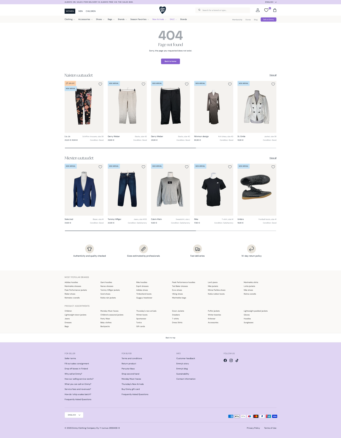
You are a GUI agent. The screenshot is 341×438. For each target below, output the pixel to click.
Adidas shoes (142, 290)
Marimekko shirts (251, 282)
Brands (121, 19)
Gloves (247, 315)
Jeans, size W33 (140, 219)
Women (70, 11)
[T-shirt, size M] (213, 190)
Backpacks (105, 326)
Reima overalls (250, 294)
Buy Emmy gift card (131, 389)
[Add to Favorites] (100, 84)
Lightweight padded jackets (256, 311)
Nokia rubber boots (216, 294)
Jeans (67, 318)
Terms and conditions (132, 358)
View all (272, 75)
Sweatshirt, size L (183, 219)
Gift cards (140, 326)
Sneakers (176, 315)
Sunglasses (248, 322)
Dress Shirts (177, 322)
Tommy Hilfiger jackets (110, 290)
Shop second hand (130, 374)
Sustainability (182, 374)
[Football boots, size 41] (257, 190)
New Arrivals (158, 19)
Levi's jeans (213, 282)
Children (90, 11)
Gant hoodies (106, 282)
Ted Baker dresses (180, 286)
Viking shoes (177, 294)
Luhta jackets (249, 286)
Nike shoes (248, 290)
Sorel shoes (105, 294)
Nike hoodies (141, 282)
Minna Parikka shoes (216, 290)
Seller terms (70, 358)
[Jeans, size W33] (127, 190)
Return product (129, 363)
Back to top (170, 338)
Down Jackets (178, 311)
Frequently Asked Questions (78, 399)
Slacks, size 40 (141, 136)
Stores (248, 19)
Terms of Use (270, 428)
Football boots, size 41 (267, 219)
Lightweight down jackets (75, 315)
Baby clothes (105, 322)
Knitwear (211, 318)
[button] (275, 10)
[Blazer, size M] (84, 190)
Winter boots (141, 315)
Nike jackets (213, 286)
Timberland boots (143, 294)
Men (80, 11)
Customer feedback (185, 358)
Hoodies (247, 318)
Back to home (170, 61)
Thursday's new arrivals (146, 311)
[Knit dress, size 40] (213, 107)
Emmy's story (182, 363)
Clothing (68, 19)
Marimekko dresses (73, 286)
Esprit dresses (142, 286)
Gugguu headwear (144, 298)
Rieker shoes (70, 294)
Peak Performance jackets (76, 290)
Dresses (68, 322)
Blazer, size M (98, 219)
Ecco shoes (177, 290)
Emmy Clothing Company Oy (85, 428)
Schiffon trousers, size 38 (92, 136)
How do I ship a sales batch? (78, 394)
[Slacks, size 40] (127, 107)
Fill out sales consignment (77, 363)
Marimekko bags (179, 298)
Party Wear (105, 318)
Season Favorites (138, 19)
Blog (255, 19)
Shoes (99, 19)
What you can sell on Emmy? (78, 384)
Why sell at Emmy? (73, 374)
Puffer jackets (214, 311)
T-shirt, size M (227, 219)
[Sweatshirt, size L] (170, 190)
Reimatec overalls (72, 298)
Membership (237, 19)
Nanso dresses (106, 286)
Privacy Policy (253, 428)
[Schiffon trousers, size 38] (84, 107)
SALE (172, 19)
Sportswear (141, 318)
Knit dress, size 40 (225, 136)
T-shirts (175, 318)
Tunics (139, 322)
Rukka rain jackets (108, 298)
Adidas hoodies (71, 282)
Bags (110, 19)
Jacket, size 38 (270, 136)
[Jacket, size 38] (257, 107)
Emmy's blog (182, 368)
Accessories (84, 19)
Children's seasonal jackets (111, 315)
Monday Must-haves (109, 311)
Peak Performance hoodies (183, 282)
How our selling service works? (79, 379)
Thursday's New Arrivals (133, 384)
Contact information (186, 379)
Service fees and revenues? (78, 389)
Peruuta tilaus (128, 368)
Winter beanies (214, 315)
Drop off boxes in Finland (76, 368)
